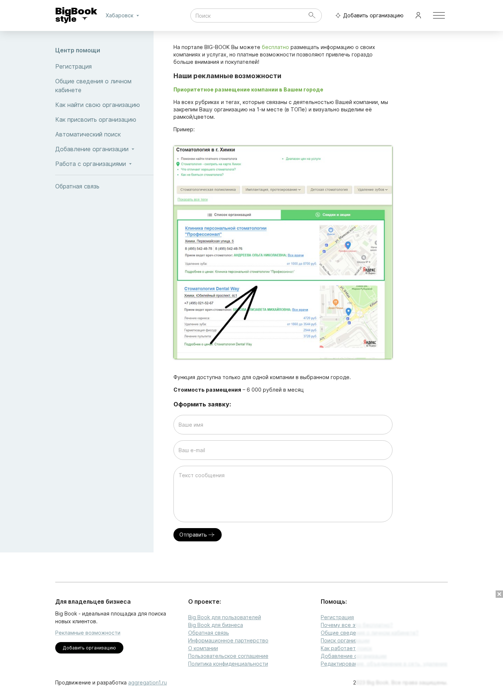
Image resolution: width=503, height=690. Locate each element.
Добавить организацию (373, 15)
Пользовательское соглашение (228, 656)
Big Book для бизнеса (215, 625)
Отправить (193, 534)
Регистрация (73, 66)
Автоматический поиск (88, 134)
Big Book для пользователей (224, 617)
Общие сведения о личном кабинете (93, 85)
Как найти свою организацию (97, 104)
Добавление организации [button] (92, 149)
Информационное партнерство (228, 640)
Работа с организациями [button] (90, 163)
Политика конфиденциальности (228, 663)
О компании (203, 648)
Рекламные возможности (87, 633)
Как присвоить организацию (95, 119)
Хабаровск (119, 15)
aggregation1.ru (147, 682)
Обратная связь (77, 186)
